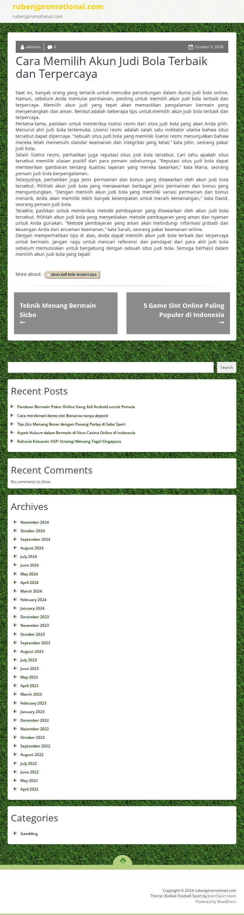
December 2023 (34, 617)
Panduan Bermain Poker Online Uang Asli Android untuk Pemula (76, 406)
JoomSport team (222, 895)
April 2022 (29, 789)
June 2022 (29, 772)
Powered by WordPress (215, 901)
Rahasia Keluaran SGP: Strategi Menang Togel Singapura (69, 441)
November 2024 (34, 522)
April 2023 (29, 685)
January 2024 (32, 608)
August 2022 (32, 754)
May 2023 (29, 677)
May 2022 (29, 780)
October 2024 (32, 531)
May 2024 (29, 574)
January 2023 (32, 711)
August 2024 (32, 548)
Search (14, 357)
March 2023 (31, 694)
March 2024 (31, 591)
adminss (33, 47)
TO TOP (122, 858)
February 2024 (33, 599)
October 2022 (32, 737)
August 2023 (32, 651)
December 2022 (34, 720)
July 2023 (28, 660)
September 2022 (35, 746)
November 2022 (34, 729)
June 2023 (29, 668)
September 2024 (35, 539)
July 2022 (28, 763)
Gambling (29, 833)
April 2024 (29, 582)
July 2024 (28, 556)
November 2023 (34, 625)
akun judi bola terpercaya (74, 274)
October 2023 (32, 634)
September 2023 (35, 643)
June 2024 (29, 565)
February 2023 (33, 703)
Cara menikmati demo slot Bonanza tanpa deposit (62, 415)
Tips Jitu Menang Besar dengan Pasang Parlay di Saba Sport (71, 424)
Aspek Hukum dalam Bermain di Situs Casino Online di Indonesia (76, 432)
